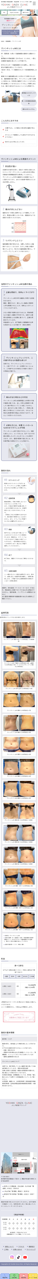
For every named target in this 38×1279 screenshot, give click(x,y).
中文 (4, 12)
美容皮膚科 (8, 41)
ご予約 (6, 1249)
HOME (2, 41)
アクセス (21, 1246)
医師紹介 (32, 1246)
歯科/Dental (26, 12)
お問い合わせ (17, 1249)
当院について (9, 1246)
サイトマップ (31, 1249)
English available (14, 12)
